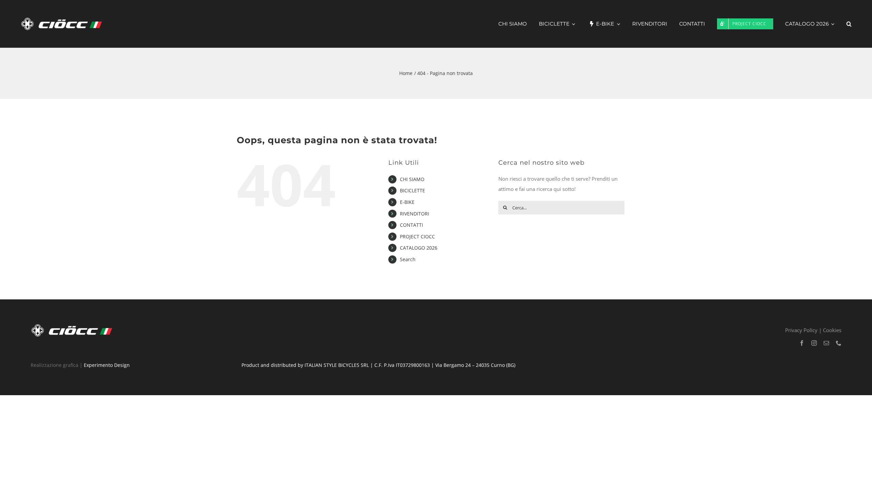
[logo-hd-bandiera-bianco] (73, 325)
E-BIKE (407, 202)
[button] (849, 24)
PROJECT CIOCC (417, 236)
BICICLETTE (412, 190)
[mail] (826, 343)
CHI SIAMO (412, 179)
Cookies (832, 330)
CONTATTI (411, 225)
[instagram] (814, 343)
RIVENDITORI (414, 213)
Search (408, 259)
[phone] (838, 343)
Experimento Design (107, 365)
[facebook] (802, 343)
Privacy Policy (801, 330)
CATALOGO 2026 (418, 247)
